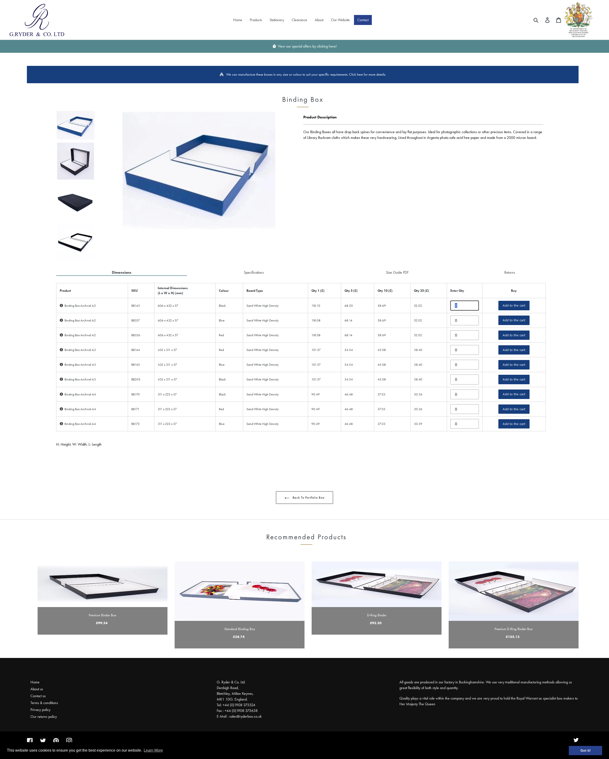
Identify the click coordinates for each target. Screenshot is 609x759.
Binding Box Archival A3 (79, 350)
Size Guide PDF (397, 272)
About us (36, 688)
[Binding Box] (76, 125)
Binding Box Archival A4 (79, 394)
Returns (509, 272)
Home (34, 682)
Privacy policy (40, 709)
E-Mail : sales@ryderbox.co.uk (239, 716)
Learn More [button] (153, 750)
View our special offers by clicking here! (306, 46)
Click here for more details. (367, 74)
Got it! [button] (585, 750)
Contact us (38, 695)
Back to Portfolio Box (308, 497)
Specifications (254, 272)
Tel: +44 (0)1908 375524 (236, 704)
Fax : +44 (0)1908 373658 (237, 710)
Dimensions (121, 272)
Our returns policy (43, 716)
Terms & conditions (44, 702)
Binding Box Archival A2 (79, 305)
